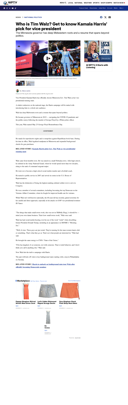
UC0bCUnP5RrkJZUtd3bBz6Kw (13, 8)
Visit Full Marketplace (74, 280)
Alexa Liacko (26, 91)
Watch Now (118, 3)
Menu (62, 3)
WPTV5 (5, 8)
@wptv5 (16, 8)
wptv (7, 8)
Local (70, 3)
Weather (88, 3)
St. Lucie (109, 8)
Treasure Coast (83, 8)
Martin (116, 8)
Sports (96, 3)
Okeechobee (93, 8)
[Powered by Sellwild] (77, 338)
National (79, 3)
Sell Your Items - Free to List (38, 281)
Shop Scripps (106, 3)
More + (122, 8)
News (18, 17)
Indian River (102, 8)
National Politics (33, 17)
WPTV (10, 8)
